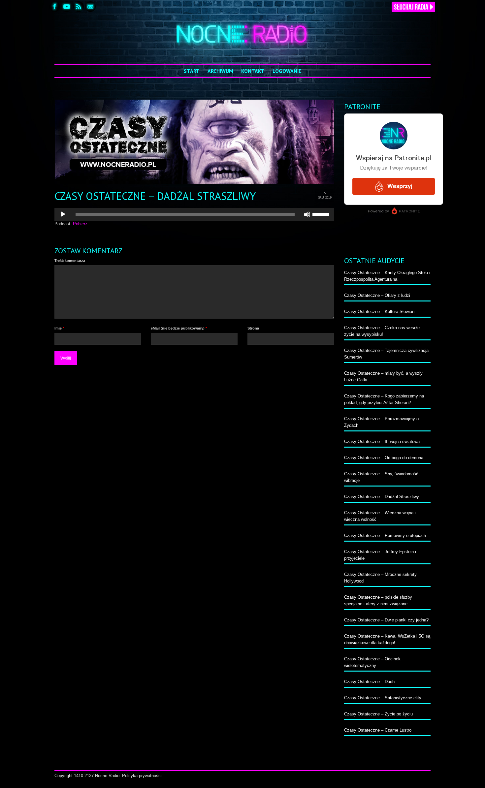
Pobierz (80, 223)
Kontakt (253, 71)
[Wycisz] (307, 214)
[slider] (321, 214)
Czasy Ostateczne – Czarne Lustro (377, 730)
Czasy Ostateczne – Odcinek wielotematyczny (372, 662)
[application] (194, 214)
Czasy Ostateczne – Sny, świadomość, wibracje (382, 477)
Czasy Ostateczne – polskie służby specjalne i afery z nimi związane (378, 600)
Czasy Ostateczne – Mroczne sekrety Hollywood (380, 577)
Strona (253, 328)
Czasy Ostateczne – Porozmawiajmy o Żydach (381, 422)
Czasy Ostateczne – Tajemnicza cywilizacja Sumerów (386, 354)
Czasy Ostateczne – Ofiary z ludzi (377, 295)
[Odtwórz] (63, 214)
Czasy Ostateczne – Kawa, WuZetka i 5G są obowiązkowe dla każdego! (387, 639)
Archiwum (220, 71)
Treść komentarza (69, 261)
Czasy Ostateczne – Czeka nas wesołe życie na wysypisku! (382, 331)
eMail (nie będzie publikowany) (179, 328)
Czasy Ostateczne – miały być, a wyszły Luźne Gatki (383, 376)
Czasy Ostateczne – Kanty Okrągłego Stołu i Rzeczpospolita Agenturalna (387, 276)
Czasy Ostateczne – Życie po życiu (378, 713)
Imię (59, 328)
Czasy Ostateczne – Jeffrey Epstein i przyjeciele (380, 555)
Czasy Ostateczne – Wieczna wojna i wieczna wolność (380, 516)
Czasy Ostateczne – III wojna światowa (382, 441)
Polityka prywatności (142, 775)
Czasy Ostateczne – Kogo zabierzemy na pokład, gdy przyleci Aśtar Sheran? (384, 399)
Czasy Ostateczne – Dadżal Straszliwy (381, 496)
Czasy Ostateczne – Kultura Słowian (379, 311)
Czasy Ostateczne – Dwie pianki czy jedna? (386, 619)
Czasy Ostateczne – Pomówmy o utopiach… (387, 535)
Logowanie (287, 71)
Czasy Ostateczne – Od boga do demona (383, 457)
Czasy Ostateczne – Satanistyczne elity (382, 697)
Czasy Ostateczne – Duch (369, 681)
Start (192, 71)
